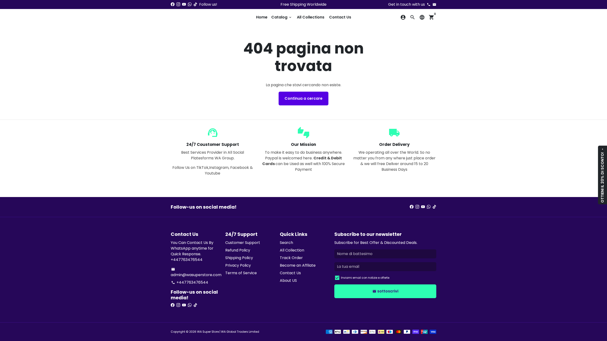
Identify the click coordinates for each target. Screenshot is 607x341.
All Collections (310, 17)
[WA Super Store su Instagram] (178, 4)
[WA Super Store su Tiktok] (195, 4)
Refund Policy (237, 250)
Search (286, 242)
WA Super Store (208, 332)
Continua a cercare (303, 98)
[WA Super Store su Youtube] (184, 4)
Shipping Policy (239, 257)
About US (288, 280)
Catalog (281, 17)
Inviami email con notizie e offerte (365, 278)
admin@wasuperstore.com (196, 272)
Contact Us (340, 17)
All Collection (292, 250)
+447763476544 (189, 282)
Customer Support (242, 242)
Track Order (291, 257)
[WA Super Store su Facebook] (173, 4)
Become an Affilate (298, 265)
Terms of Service (241, 273)
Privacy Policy (238, 265)
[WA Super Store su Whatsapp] (190, 4)
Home (261, 17)
